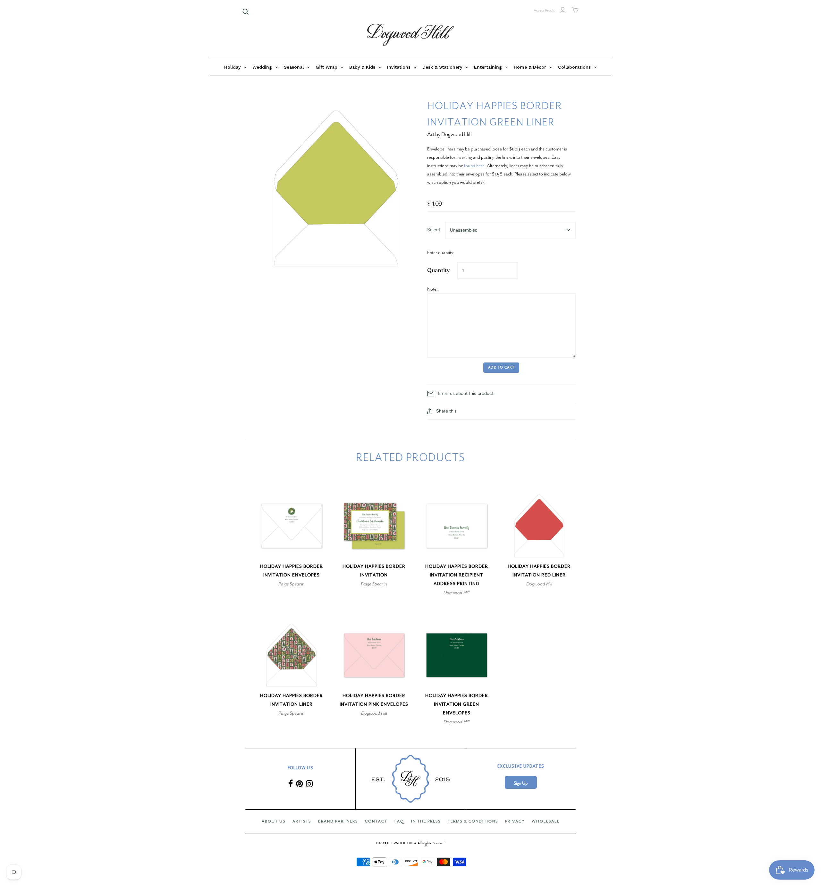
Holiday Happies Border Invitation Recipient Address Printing (456, 575)
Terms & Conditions (473, 821)
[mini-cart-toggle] (575, 9)
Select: (434, 230)
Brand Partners (338, 821)
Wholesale (546, 821)
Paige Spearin (291, 584)
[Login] (562, 9)
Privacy (515, 821)
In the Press (426, 821)
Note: (432, 289)
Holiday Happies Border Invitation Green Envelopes (456, 704)
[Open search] (245, 12)
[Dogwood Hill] (410, 35)
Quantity (438, 270)
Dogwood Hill (457, 592)
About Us (273, 821)
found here (474, 165)
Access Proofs (544, 10)
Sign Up (521, 783)
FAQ (399, 821)
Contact (376, 821)
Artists (301, 821)
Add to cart (501, 367)
